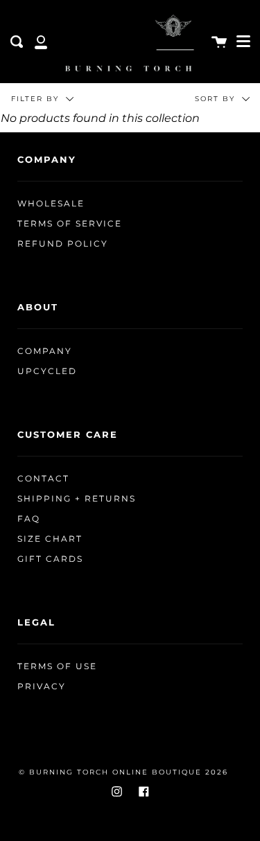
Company (44, 351)
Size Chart (50, 539)
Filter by (36, 98)
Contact (43, 479)
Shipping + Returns (76, 499)
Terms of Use (57, 666)
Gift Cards (50, 559)
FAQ (28, 519)
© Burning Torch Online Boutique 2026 (123, 772)
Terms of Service (69, 224)
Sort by (217, 98)
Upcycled (47, 371)
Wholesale (51, 204)
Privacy (41, 686)
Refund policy (62, 244)
